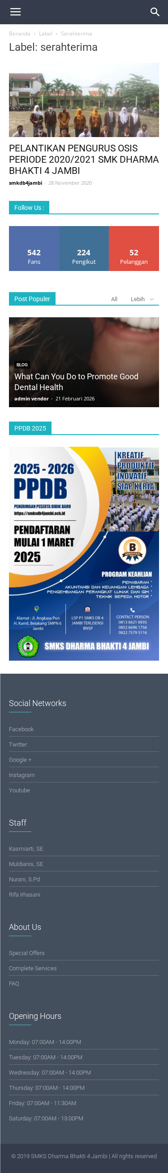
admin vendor (31, 398)
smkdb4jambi (25, 182)
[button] (155, 12)
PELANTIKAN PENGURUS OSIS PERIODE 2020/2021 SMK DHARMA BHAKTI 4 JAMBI (84, 159)
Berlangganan (134, 229)
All (114, 299)
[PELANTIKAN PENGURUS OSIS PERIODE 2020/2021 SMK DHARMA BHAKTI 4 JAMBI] (84, 100)
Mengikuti (84, 229)
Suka (34, 229)
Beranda (19, 33)
